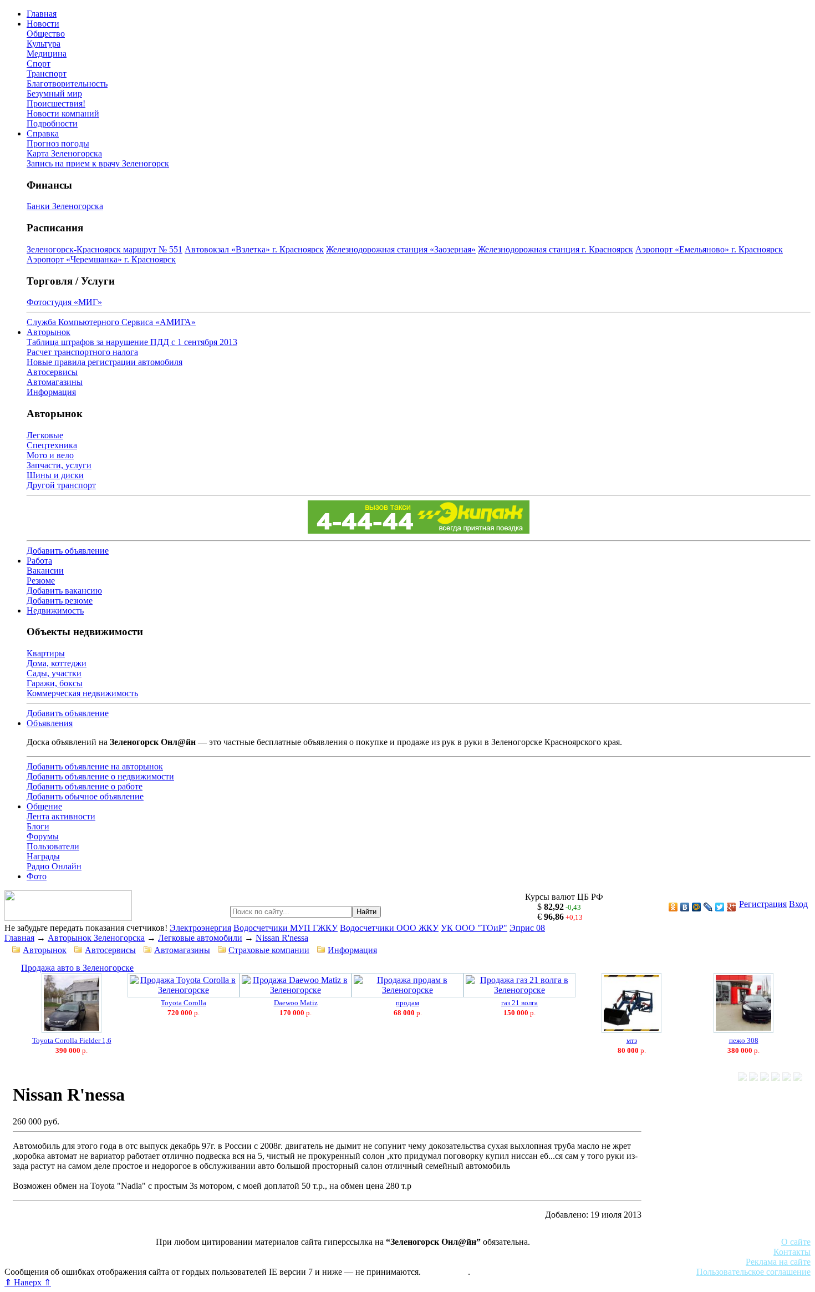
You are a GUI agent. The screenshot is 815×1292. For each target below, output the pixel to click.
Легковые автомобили (200, 938)
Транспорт (47, 73)
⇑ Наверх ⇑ (27, 1282)
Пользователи (53, 846)
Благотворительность (67, 83)
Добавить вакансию (64, 590)
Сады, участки (54, 673)
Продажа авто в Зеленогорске (77, 967)
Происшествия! (56, 103)
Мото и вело (50, 455)
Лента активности (61, 816)
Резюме (41, 580)
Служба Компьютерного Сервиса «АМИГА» (111, 322)
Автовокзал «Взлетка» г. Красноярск (254, 249)
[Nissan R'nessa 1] (742, 1078)
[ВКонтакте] (685, 907)
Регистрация (763, 904)
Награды (43, 856)
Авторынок (48, 332)
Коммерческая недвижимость (82, 693)
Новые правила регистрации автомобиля (104, 362)
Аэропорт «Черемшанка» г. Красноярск (101, 259)
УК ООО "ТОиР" (474, 928)
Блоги (38, 826)
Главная (42, 13)
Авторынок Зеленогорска (96, 938)
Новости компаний (63, 113)
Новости (43, 23)
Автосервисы (52, 372)
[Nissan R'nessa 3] (764, 1078)
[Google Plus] (731, 907)
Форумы (43, 836)
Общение (44, 806)
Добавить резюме (60, 600)
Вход (798, 904)
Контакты (792, 1251)
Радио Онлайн (54, 866)
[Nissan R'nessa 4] (775, 1078)
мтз (631, 1040)
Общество (46, 33)
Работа (39, 560)
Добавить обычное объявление (85, 796)
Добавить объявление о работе (84, 786)
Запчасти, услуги (59, 465)
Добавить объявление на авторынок (95, 766)
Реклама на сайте (778, 1261)
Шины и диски (55, 475)
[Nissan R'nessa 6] (797, 1078)
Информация (51, 392)
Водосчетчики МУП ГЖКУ (285, 928)
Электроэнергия (200, 928)
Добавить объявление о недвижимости (100, 776)
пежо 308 (743, 1040)
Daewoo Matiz (296, 1003)
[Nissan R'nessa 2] (753, 1078)
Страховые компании (268, 950)
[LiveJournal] (708, 907)
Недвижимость (55, 610)
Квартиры (46, 653)
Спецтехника (52, 445)
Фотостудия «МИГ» (64, 302)
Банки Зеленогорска (65, 206)
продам (407, 1003)
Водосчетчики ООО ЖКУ (389, 928)
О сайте (796, 1242)
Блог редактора (244, 1261)
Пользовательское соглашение (753, 1271)
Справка (43, 133)
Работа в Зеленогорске (274, 1251)
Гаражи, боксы (55, 683)
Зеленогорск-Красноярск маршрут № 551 (104, 249)
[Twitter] (720, 907)
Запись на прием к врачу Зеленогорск (98, 163)
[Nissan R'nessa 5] (786, 1078)
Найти (366, 912)
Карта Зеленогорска (64, 153)
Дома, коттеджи (56, 663)
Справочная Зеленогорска (53, 1261)
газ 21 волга (519, 1003)
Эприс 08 (527, 928)
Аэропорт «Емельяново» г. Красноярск (709, 249)
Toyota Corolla (183, 1003)
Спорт (38, 63)
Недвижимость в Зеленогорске (166, 1251)
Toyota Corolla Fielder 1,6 (71, 1040)
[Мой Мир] (696, 907)
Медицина (47, 53)
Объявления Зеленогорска (159, 1261)
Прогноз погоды (58, 143)
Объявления (50, 723)
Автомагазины (55, 382)
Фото (37, 876)
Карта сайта (445, 1271)
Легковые (45, 435)
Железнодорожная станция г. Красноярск (555, 249)
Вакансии (45, 570)
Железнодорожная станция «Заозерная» (401, 249)
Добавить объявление (68, 550)
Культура (43, 43)
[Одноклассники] (673, 907)
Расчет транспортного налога (82, 352)
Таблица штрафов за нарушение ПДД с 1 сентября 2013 (132, 342)
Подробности (52, 123)
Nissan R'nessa (282, 938)
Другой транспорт (61, 485)
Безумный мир (54, 93)
